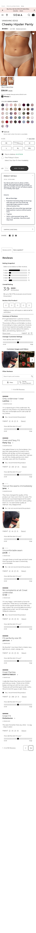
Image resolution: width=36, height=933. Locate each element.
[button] (33, 15)
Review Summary (21, 28)
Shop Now (15, 10)
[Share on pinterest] (16, 235)
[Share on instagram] (13, 235)
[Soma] (18, 15)
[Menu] (2, 15)
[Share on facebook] (10, 235)
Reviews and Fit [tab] (7, 250)
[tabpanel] (18, 502)
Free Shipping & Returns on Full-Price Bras (18, 9)
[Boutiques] (7, 15)
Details (10, 90)
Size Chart (32, 138)
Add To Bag (19, 168)
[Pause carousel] (34, 10)
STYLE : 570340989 (9, 179)
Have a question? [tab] (18, 250)
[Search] (29, 15)
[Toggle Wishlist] (33, 34)
